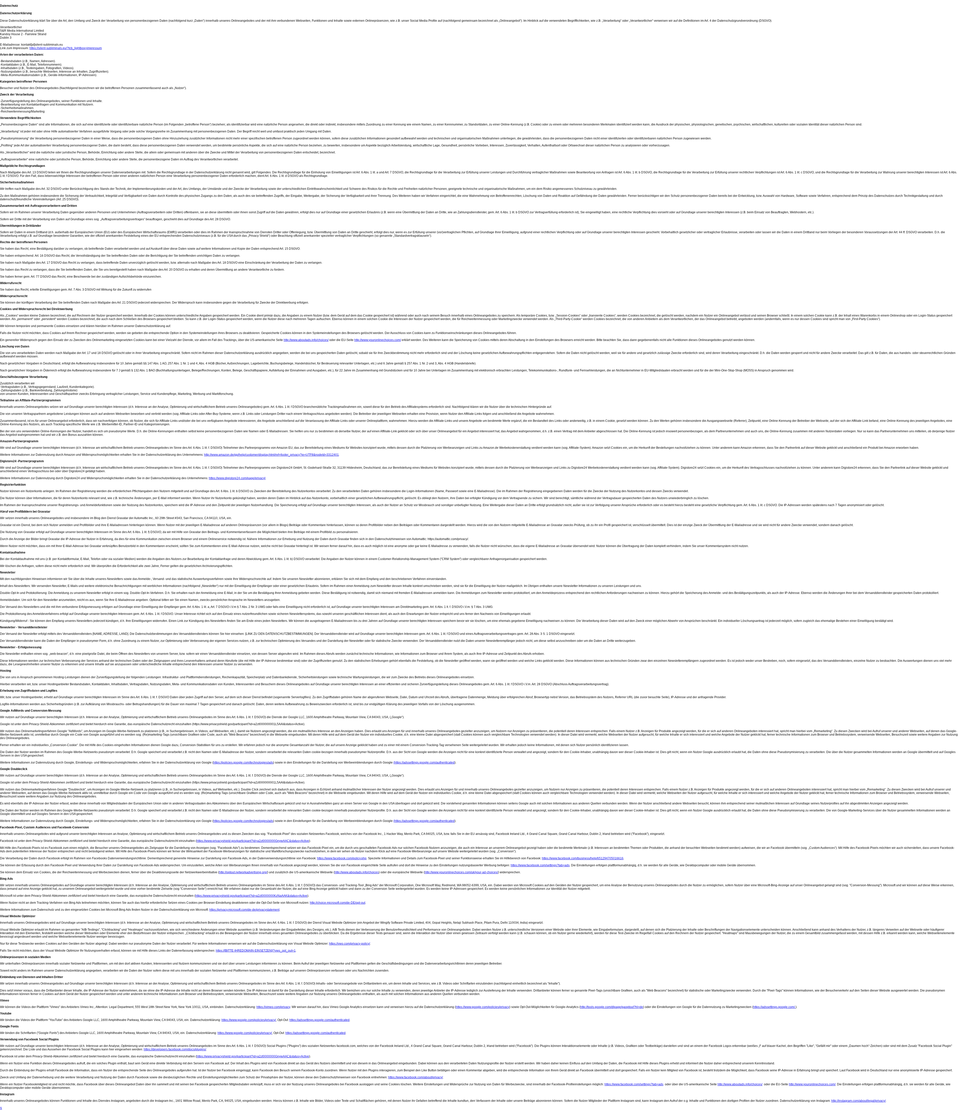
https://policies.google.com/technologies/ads (243, 762)
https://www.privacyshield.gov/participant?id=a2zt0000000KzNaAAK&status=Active (251, 895)
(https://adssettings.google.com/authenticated (424, 762)
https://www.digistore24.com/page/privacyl (237, 478)
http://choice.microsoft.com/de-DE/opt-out (337, 902)
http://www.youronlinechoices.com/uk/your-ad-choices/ (461, 872)
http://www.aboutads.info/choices (357, 872)
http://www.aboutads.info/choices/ (306, 340)
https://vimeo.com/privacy (273, 1007)
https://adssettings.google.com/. (774, 1007)
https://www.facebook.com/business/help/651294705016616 (582, 858)
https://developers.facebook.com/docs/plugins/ (175, 1049)
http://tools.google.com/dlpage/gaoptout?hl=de (611, 1007)
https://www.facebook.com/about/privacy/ (415, 1077)
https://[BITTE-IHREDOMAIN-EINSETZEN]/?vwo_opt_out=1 (256, 950)
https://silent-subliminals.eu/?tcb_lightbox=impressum (65, 48)
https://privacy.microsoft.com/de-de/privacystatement (244, 909)
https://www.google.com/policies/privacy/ (249, 1020)
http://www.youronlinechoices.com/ (377, 340)
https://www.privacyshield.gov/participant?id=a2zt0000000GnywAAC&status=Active (253, 841)
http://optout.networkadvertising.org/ (243, 872)
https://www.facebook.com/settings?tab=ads (540, 865)
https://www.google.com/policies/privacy (482, 1007)
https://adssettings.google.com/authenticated (319, 1020)
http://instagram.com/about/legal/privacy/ (858, 1101)
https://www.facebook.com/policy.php (341, 858)
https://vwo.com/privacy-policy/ (349, 943)
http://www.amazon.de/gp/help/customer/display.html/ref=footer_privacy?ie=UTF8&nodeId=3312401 (271, 454)
